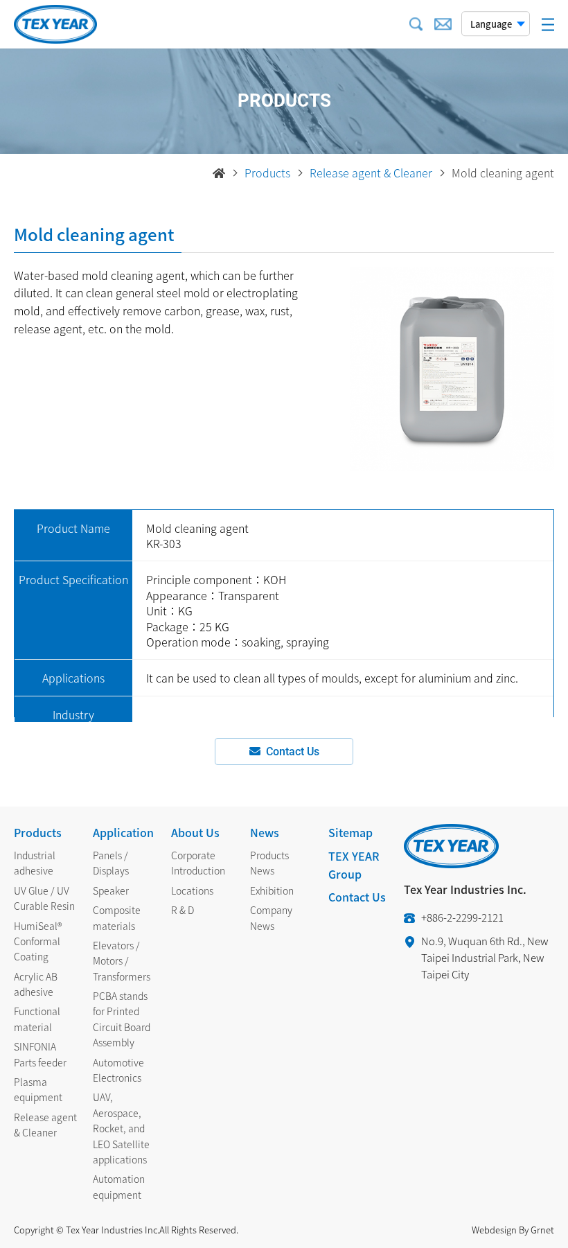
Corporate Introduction (198, 862)
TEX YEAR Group (353, 864)
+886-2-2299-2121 (462, 917)
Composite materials (117, 917)
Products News (269, 862)
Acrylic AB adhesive (35, 984)
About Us (195, 832)
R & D (182, 910)
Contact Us (292, 751)
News (264, 832)
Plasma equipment (38, 1089)
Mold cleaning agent (503, 172)
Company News (271, 917)
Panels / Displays (111, 862)
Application (123, 832)
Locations (192, 890)
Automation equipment (119, 1186)
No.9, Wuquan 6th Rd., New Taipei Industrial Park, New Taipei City (484, 957)
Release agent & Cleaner (371, 172)
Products (267, 172)
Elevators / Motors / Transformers (121, 960)
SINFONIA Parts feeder (40, 1054)
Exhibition (272, 890)
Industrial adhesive (34, 862)
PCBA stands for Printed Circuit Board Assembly (121, 1019)
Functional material (37, 1018)
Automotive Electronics (118, 1069)
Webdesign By (500, 1229)
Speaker (111, 890)
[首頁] (219, 173)
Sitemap (350, 832)
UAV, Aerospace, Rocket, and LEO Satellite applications (121, 1128)
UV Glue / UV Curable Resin (44, 898)
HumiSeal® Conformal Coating (38, 941)
